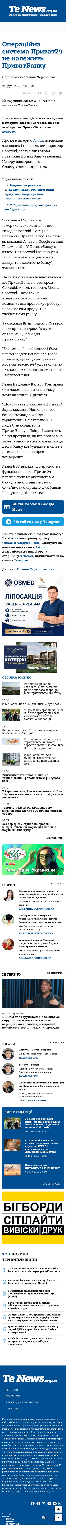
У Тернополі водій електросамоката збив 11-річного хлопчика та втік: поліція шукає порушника (33, 794)
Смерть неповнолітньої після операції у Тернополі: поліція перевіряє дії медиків (34, 1270)
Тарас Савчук (28, 1057)
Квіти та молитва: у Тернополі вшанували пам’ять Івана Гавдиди (30, 732)
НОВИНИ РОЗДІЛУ (52, 1184)
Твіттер (41, 547)
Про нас (12, 1389)
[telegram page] (55, 1504)
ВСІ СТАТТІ (57, 884)
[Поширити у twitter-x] (46, 93)
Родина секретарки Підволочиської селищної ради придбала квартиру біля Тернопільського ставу (42, 688)
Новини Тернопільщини (35, 569)
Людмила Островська (35, 958)
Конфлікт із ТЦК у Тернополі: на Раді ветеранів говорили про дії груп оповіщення (31, 1341)
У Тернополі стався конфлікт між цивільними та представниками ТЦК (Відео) (31, 1293)
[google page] (33, 1504)
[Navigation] (57, 27)
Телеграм (21, 560)
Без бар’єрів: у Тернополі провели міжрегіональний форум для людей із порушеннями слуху (29, 827)
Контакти (13, 1396)
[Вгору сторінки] (58, 1509)
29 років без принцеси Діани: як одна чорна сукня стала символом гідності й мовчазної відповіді (44, 715)
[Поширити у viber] (53, 93)
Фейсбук (26, 556)
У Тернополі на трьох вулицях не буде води (31, 704)
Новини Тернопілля (39, 77)
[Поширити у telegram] (60, 93)
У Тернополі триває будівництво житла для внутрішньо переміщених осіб (41, 759)
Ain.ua (38, 140)
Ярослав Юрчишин (32, 1100)
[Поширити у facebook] (39, 93)
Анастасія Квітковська (36, 933)
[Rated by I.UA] (52, 1518)
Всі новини (55, 838)
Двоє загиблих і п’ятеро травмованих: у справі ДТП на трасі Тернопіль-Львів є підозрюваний (33, 1329)
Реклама (12, 1408)
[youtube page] (49, 1504)
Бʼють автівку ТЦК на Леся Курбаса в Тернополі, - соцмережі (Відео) (31, 1282)
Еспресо (8, 131)
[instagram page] (60, 1504)
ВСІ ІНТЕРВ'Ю (55, 973)
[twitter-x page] (44, 1504)
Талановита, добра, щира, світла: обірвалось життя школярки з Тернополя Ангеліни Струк (33, 1305)
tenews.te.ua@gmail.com (21, 542)
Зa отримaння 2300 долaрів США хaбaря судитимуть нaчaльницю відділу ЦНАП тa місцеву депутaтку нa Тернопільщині (34, 1317)
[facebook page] (38, 1504)
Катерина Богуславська (36, 908)
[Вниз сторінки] (58, 1517)
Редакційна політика (22, 1402)
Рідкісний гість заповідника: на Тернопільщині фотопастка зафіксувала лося (31, 778)
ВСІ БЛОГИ (57, 1042)
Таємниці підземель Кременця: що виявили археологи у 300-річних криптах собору (32, 810)
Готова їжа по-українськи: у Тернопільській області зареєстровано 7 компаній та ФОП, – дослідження (44, 744)
